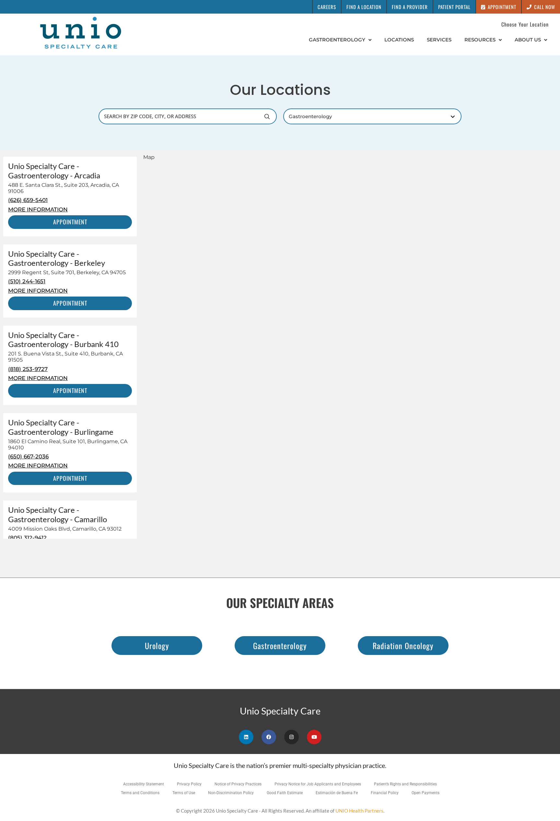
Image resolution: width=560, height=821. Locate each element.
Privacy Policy (189, 784)
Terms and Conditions (140, 793)
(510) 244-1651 (26, 281)
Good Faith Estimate (285, 793)
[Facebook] (269, 737)
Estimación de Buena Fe (337, 793)
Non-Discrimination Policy (231, 793)
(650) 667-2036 (28, 456)
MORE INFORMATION (38, 209)
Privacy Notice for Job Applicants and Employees (317, 784)
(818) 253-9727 (28, 369)
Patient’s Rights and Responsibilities (405, 784)
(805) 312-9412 (27, 537)
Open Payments (425, 793)
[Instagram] (291, 737)
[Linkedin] (246, 737)
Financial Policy (385, 793)
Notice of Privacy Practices (238, 784)
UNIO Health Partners (359, 811)
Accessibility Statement (143, 784)
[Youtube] (314, 737)
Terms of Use (183, 793)
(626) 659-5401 (28, 200)
